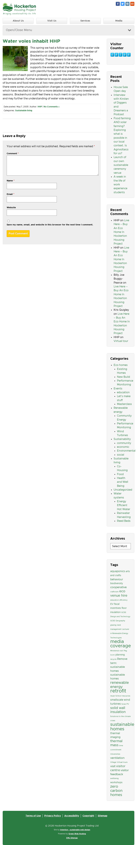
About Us (18, 21)
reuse (112, 696)
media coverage (120, 643)
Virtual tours (122, 762)
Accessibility (71, 816)
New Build (123, 377)
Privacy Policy (52, 816)
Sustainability (122, 439)
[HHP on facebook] (118, 4)
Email (10, 194)
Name (11, 181)
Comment (13, 154)
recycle (113, 659)
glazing (113, 625)
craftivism (114, 592)
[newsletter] (132, 4)
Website (11, 208)
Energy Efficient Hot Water (123, 505)
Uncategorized (123, 489)
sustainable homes (122, 726)
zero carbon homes (116, 791)
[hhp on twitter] (123, 4)
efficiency (123, 600)
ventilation (117, 757)
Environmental (126, 450)
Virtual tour (121, 341)
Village (113, 762)
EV (111, 604)
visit (112, 766)
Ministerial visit (116, 651)
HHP (40, 107)
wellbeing (114, 778)
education (123, 392)
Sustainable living (23, 111)
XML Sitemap (72, 838)
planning (120, 655)
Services (85, 21)
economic (123, 447)
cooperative (118, 587)
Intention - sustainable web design (75, 830)
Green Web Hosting (77, 834)
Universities (115, 754)
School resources (122, 696)
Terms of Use (33, 816)
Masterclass (124, 404)
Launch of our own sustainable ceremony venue (121, 165)
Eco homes (121, 365)
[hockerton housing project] (19, 14)
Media (118, 21)
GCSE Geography (117, 621)
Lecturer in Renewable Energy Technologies (119, 633)
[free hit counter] (120, 56)
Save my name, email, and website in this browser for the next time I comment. (50, 225)
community (124, 443)
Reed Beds (123, 521)
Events (118, 388)
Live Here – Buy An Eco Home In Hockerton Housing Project (121, 232)
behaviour (116, 579)
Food (120, 474)
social (120, 454)
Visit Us (51, 21)
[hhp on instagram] (127, 4)
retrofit (118, 691)
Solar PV (125, 704)
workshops (116, 782)
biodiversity (116, 583)
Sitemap (102, 816)
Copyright (88, 816)
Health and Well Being (122, 482)
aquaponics (117, 571)
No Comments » (51, 107)
